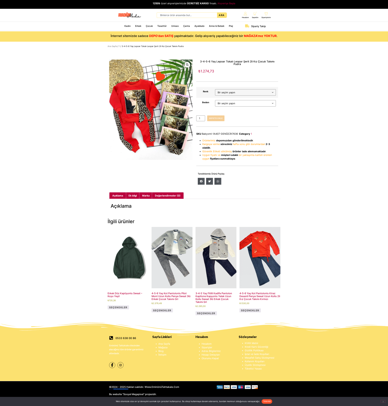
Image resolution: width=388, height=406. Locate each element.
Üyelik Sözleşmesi (255, 364)
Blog (161, 351)
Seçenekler (118, 307)
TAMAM (267, 401)
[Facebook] (112, 365)
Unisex (175, 26)
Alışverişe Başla (226, 3)
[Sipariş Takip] (247, 26)
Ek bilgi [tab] (133, 195)
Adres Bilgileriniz (211, 351)
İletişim (162, 354)
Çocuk (149, 26)
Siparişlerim (266, 17)
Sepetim (255, 17)
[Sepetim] (255, 13)
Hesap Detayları (211, 354)
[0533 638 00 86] (111, 338)
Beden (205, 102)
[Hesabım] (245, 13)
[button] (187, 64)
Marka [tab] (146, 195)
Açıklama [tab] (117, 195)
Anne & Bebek (216, 26)
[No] (383, 401)
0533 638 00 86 (125, 338)
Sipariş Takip (258, 26)
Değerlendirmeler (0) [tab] (168, 195)
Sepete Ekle (216, 118)
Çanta (186, 26)
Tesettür (162, 26)
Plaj (231, 26)
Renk (205, 91)
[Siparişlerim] (266, 13)
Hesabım (245, 17)
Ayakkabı (199, 26)
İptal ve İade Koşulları (257, 354)
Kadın (127, 26)
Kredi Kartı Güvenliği (256, 346)
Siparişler (207, 347)
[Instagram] (120, 365)
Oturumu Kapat (210, 358)
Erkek (138, 26)
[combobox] (187, 15)
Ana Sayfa (112, 46)
